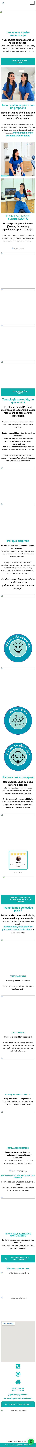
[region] (18, 18)
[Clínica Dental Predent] (3, 2)
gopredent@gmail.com (18, 1394)
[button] (14, 872)
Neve (6, 1445)
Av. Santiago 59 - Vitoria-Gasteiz (18, 1398)
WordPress (28, 1445)
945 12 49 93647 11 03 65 (18, 1389)
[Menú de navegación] (32, 3)
